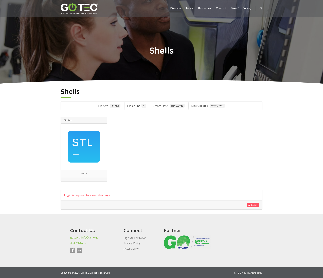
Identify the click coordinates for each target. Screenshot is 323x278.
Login (253, 205)
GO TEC (80, 8)
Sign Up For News (135, 238)
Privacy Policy (132, 243)
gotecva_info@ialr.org (84, 237)
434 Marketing (253, 272)
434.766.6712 (78, 243)
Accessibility (131, 248)
